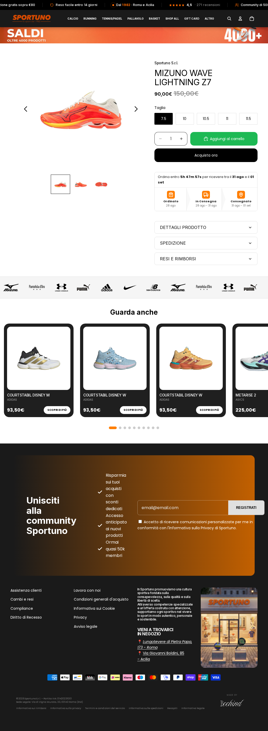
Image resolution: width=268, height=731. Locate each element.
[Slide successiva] (137, 110)
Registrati (246, 508)
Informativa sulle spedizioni (146, 708)
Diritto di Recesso (26, 617)
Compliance (21, 608)
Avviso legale (85, 626)
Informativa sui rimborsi (31, 708)
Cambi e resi (22, 599)
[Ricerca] (229, 18)
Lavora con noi (87, 590)
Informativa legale (193, 708)
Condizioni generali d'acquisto (101, 599)
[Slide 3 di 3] (101, 184)
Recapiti (172, 708)
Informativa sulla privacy (65, 708)
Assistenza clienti (26, 590)
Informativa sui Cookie (94, 608)
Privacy (80, 617)
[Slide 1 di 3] (60, 184)
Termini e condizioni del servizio (105, 708)
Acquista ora (205, 155)
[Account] (240, 18)
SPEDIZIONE (173, 243)
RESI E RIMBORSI (178, 258)
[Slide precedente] (24, 110)
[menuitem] (209, 18)
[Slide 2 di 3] (81, 184)
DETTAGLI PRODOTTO (183, 227)
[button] (113, 428)
